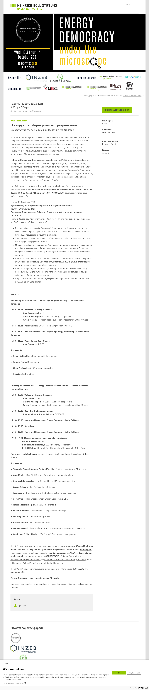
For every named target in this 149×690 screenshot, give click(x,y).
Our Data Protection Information (13, 683)
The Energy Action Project (58, 326)
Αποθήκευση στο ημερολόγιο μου (25, 111)
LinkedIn (14, 587)
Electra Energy (82, 160)
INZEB (64, 160)
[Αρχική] (33, 7)
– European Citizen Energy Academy (65, 560)
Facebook (84, 584)
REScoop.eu (85, 550)
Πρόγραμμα (22, 606)
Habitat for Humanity (52, 563)
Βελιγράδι (19, 556)
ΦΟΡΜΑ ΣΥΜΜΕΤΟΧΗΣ (116, 110)
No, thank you (134, 673)
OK (119, 673)
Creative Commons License (132, 96)
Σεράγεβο (83, 553)
